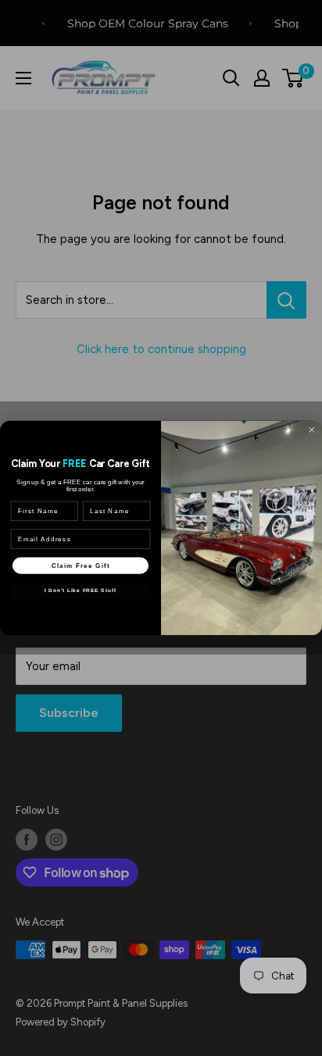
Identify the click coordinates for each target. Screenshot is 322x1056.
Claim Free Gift (80, 565)
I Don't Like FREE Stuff (80, 590)
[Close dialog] (312, 429)
